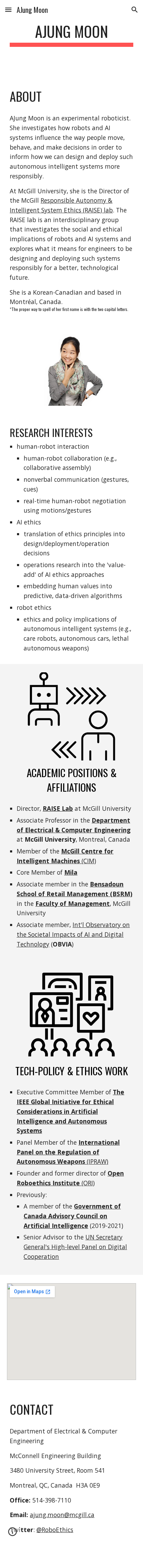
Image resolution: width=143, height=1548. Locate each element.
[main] (71, 37)
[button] (8, 9)
